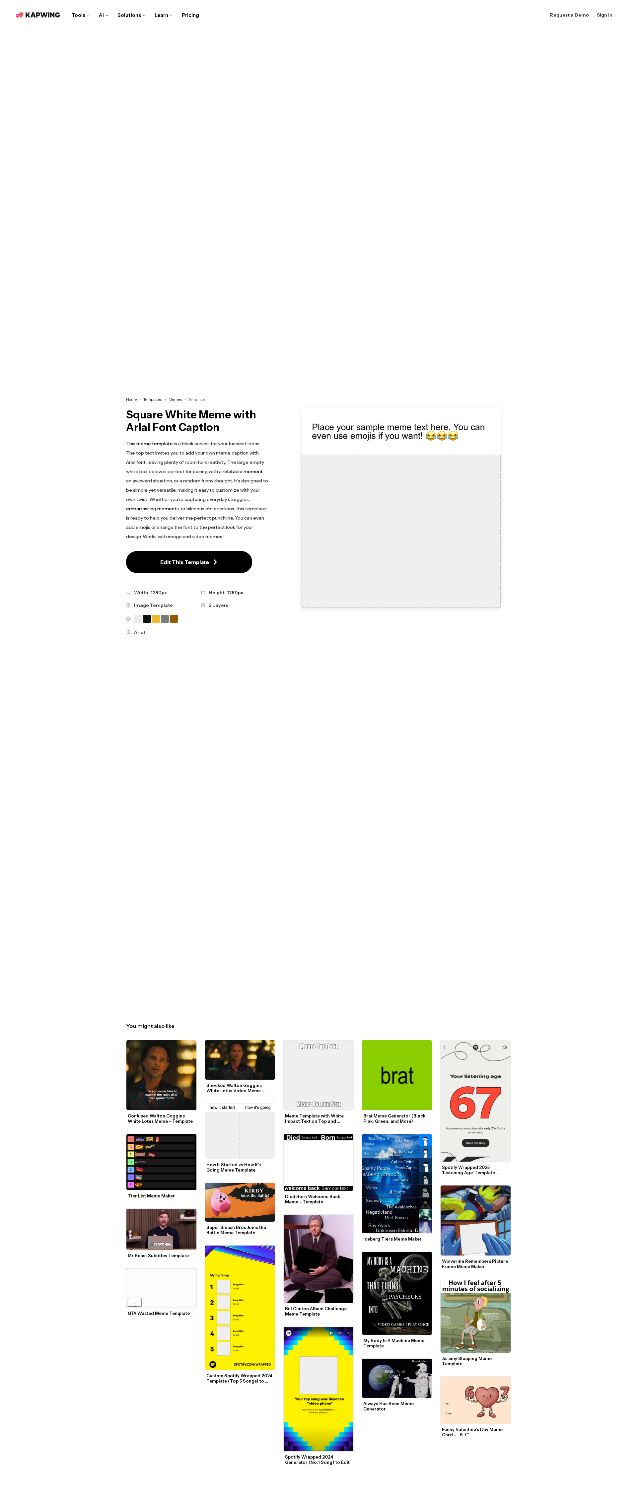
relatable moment (243, 471)
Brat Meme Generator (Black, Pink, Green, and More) (395, 1118)
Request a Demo (569, 15)
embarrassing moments (152, 509)
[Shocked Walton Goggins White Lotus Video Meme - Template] (240, 1060)
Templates (152, 399)
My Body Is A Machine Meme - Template (396, 1343)
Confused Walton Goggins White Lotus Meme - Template (160, 1118)
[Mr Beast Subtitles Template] (161, 1229)
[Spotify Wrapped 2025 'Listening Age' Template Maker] (476, 1100)
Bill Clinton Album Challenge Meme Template (316, 1311)
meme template (154, 444)
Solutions (129, 15)
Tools (78, 15)
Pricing (190, 15)
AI (101, 15)
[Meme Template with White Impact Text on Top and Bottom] (319, 1075)
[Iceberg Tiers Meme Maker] (397, 1183)
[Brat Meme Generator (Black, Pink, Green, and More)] (397, 1075)
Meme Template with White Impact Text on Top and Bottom (315, 1118)
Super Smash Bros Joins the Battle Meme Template (236, 1230)
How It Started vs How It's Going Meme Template (234, 1167)
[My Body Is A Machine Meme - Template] (397, 1293)
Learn (161, 15)
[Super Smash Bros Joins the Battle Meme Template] (240, 1202)
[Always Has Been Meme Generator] (397, 1378)
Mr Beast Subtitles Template (158, 1255)
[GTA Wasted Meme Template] (161, 1288)
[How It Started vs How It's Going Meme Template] (240, 1131)
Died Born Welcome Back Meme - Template (313, 1199)
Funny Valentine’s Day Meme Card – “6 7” (473, 1432)
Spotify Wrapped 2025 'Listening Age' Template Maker (469, 1170)
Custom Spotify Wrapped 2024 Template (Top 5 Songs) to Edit (239, 1378)
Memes (175, 399)
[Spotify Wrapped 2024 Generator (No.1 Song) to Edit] (319, 1389)
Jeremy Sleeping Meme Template (467, 1361)
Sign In (604, 15)
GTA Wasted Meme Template (159, 1313)
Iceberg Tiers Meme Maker (392, 1239)
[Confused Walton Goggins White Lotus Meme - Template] (161, 1075)
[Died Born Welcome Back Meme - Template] (319, 1162)
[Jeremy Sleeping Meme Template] (476, 1316)
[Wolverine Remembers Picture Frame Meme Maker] (476, 1220)
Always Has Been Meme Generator (389, 1406)
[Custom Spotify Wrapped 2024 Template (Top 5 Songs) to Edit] (240, 1308)
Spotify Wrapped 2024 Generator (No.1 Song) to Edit (317, 1459)
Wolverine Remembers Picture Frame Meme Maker (475, 1263)
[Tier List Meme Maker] (161, 1162)
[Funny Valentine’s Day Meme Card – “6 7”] (476, 1400)
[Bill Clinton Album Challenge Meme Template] (319, 1259)
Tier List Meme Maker (151, 1195)
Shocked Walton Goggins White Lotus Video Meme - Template (235, 1088)
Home (131, 399)
